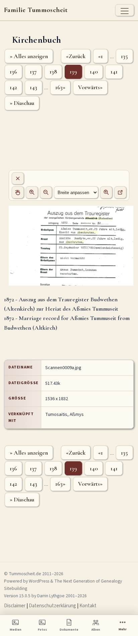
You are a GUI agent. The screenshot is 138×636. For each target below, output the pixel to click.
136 (13, 71)
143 (33, 87)
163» (60, 87)
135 (124, 56)
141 (114, 71)
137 (33, 71)
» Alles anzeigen (29, 56)
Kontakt (87, 605)
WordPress (39, 581)
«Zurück (75, 56)
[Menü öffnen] (124, 10)
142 (13, 87)
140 (94, 71)
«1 (100, 56)
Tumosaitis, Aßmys (64, 414)
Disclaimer (14, 605)
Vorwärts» (90, 87)
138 (53, 71)
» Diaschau (22, 103)
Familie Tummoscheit (36, 10)
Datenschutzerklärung (52, 605)
